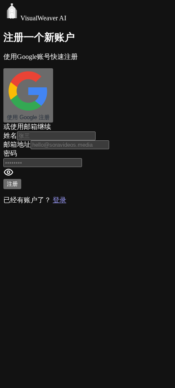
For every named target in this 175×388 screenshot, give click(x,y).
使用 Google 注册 (28, 117)
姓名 (10, 135)
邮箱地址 (17, 144)
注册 (12, 184)
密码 (10, 153)
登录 (59, 200)
